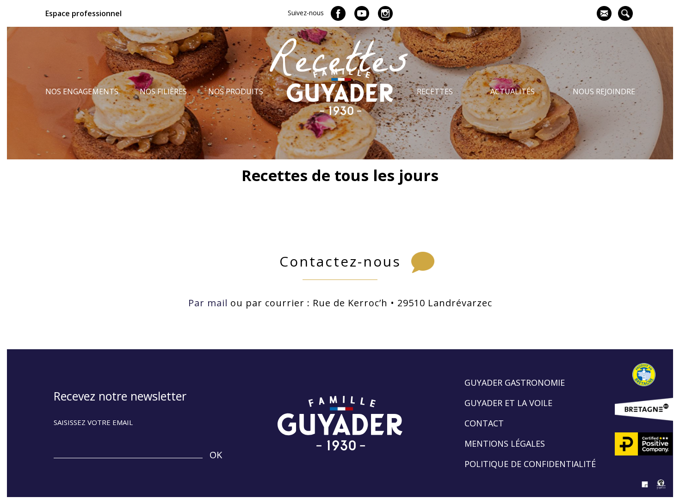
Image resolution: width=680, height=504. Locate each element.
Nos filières (163, 91)
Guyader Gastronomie (514, 382)
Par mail (208, 303)
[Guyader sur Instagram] (385, 13)
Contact (484, 423)
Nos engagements (81, 91)
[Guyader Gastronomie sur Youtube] (361, 13)
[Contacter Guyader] (604, 13)
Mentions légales (504, 443)
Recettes (435, 91)
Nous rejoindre (604, 91)
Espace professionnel (83, 13)
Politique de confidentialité (530, 463)
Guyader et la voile (508, 402)
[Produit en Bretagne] (644, 374)
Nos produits (235, 91)
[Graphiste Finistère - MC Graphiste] (661, 490)
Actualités (512, 91)
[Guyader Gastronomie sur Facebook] (338, 13)
